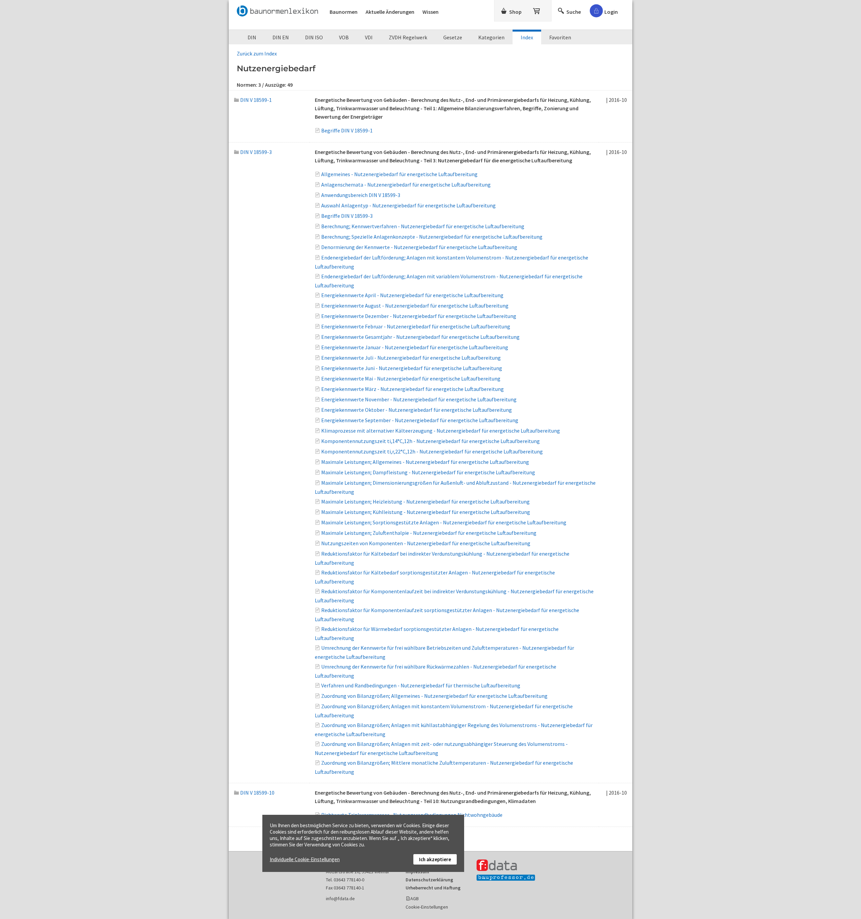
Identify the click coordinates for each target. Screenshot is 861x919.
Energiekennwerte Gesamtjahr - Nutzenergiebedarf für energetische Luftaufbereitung (420, 336)
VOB (344, 37)
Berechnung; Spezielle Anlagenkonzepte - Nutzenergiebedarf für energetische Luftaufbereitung (431, 236)
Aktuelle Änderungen (390, 11)
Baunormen (344, 11)
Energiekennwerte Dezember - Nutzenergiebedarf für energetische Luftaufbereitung (418, 316)
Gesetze (452, 37)
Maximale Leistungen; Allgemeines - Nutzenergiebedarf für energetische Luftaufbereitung (425, 461)
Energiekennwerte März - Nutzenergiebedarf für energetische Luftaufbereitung (412, 389)
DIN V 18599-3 (256, 152)
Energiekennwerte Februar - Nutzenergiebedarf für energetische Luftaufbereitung (415, 326)
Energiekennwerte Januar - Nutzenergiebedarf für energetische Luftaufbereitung (414, 347)
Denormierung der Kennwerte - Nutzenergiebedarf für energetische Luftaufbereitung (419, 247)
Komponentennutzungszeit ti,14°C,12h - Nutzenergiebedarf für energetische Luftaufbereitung (430, 441)
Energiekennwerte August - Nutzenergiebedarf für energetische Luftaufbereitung (415, 305)
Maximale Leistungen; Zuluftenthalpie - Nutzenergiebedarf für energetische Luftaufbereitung (428, 532)
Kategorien (491, 37)
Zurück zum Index (257, 53)
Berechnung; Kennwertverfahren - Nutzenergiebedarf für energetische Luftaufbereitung (422, 226)
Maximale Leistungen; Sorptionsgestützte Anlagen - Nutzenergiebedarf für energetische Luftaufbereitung (443, 522)
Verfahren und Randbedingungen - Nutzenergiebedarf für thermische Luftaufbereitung (420, 685)
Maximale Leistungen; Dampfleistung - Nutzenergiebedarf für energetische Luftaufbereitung (428, 472)
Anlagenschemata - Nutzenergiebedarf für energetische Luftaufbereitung (406, 184)
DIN (252, 37)
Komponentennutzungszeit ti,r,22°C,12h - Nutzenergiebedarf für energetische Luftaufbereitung (432, 451)
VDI (369, 37)
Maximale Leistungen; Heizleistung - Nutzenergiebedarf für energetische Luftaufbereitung (425, 501)
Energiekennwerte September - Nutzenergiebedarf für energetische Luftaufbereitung (419, 420)
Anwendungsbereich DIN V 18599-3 (360, 195)
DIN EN (280, 37)
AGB (414, 898)
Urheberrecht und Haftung (433, 888)
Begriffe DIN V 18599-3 (347, 215)
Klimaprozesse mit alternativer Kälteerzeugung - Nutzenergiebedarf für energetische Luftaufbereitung (440, 430)
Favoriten (560, 37)
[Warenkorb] (537, 9)
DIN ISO (314, 37)
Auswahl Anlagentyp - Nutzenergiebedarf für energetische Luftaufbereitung (408, 205)
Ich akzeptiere (435, 859)
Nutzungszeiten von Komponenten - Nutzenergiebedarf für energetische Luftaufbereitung (425, 543)
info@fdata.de (340, 898)
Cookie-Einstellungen (427, 907)
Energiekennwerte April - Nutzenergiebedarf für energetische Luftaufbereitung (412, 295)
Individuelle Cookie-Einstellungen (305, 859)
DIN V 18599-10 (257, 792)
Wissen (430, 11)
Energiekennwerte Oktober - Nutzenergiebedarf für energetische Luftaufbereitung (416, 409)
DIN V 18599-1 (256, 99)
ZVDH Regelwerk (408, 37)
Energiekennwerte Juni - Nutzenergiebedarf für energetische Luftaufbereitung (411, 368)
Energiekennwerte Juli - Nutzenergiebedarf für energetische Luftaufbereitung (411, 357)
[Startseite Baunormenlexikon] (279, 9)
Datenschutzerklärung (429, 880)
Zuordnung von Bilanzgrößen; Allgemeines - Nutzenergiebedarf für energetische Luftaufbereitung (434, 695)
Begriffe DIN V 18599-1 (347, 130)
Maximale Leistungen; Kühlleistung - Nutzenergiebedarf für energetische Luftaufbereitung (425, 512)
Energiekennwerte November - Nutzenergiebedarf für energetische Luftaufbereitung (419, 399)
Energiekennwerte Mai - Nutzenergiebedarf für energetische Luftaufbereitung (410, 378)
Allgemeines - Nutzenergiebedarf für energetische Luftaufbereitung (399, 174)
